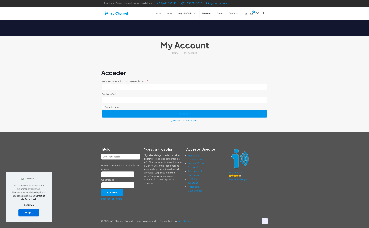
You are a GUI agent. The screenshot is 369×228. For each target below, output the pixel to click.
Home (175, 52)
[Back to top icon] (265, 221)
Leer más (29, 204)
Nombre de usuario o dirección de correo (120, 167)
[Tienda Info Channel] (116, 13)
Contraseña (115, 94)
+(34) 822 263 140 (167, 3)
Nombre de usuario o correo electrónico (131, 81)
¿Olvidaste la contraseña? (184, 120)
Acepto (28, 212)
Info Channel (184, 221)
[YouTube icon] (263, 3)
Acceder (184, 113)
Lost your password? (112, 198)
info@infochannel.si (216, 3)
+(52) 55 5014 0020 (191, 3)
